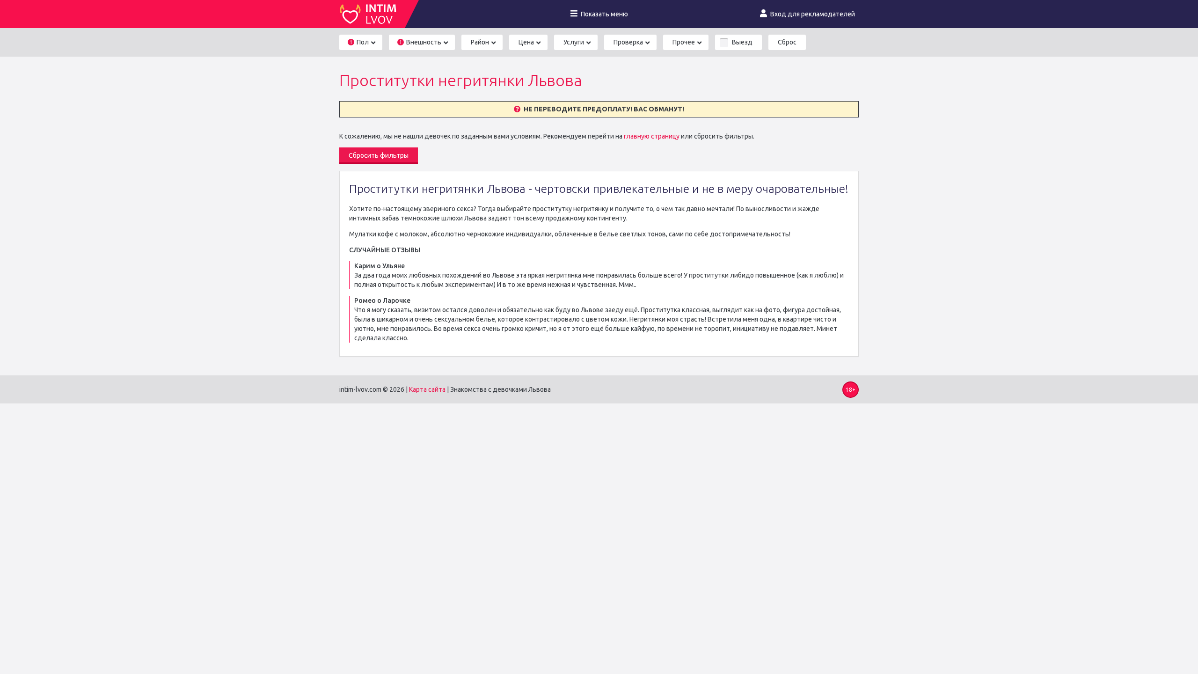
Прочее (683, 42)
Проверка (628, 42)
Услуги (573, 42)
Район (480, 42)
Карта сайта (427, 389)
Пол (359, 42)
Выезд (742, 42)
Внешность (420, 42)
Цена (526, 42)
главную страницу (651, 136)
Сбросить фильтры (379, 155)
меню (604, 14)
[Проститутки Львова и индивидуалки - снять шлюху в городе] (372, 14)
